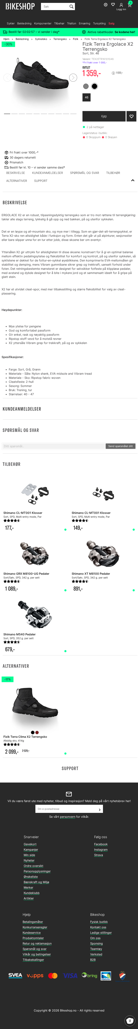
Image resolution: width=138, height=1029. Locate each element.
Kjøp (104, 116)
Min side (29, 855)
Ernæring (84, 23)
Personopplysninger (37, 871)
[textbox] (54, 446)
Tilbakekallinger (33, 959)
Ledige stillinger (101, 932)
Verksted (96, 954)
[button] (15, 173)
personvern (67, 816)
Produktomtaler (33, 938)
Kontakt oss (98, 927)
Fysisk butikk (99, 922)
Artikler (29, 898)
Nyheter (29, 860)
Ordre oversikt (33, 866)
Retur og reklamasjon (37, 943)
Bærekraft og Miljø (36, 882)
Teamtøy (96, 949)
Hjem (6, 38)
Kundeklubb (32, 893)
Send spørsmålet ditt (120, 446)
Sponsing (96, 943)
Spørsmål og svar (35, 949)
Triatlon (71, 23)
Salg (111, 23)
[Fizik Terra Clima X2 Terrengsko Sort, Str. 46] (34, 706)
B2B (93, 959)
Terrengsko (60, 38)
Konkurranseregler (35, 927)
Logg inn (121, 9)
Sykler (11, 23)
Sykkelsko (41, 38)
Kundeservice (32, 932)
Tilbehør (59, 23)
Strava (98, 855)
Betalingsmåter (33, 922)
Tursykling (99, 23)
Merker (28, 887)
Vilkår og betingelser (37, 954)
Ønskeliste (31, 876)
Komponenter (42, 23)
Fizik (75, 38)
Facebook (101, 844)
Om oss (95, 938)
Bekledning (24, 23)
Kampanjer (31, 849)
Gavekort (30, 844)
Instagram (101, 849)
